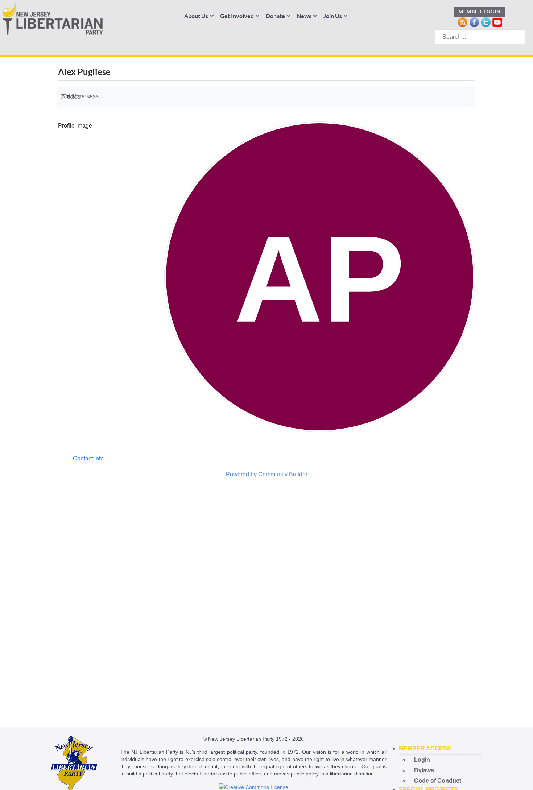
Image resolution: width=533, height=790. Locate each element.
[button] (440, 748)
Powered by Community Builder (266, 474)
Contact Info (88, 458)
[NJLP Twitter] (486, 21)
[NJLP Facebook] (474, 21)
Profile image (75, 126)
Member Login (480, 12)
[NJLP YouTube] (497, 21)
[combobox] (480, 36)
